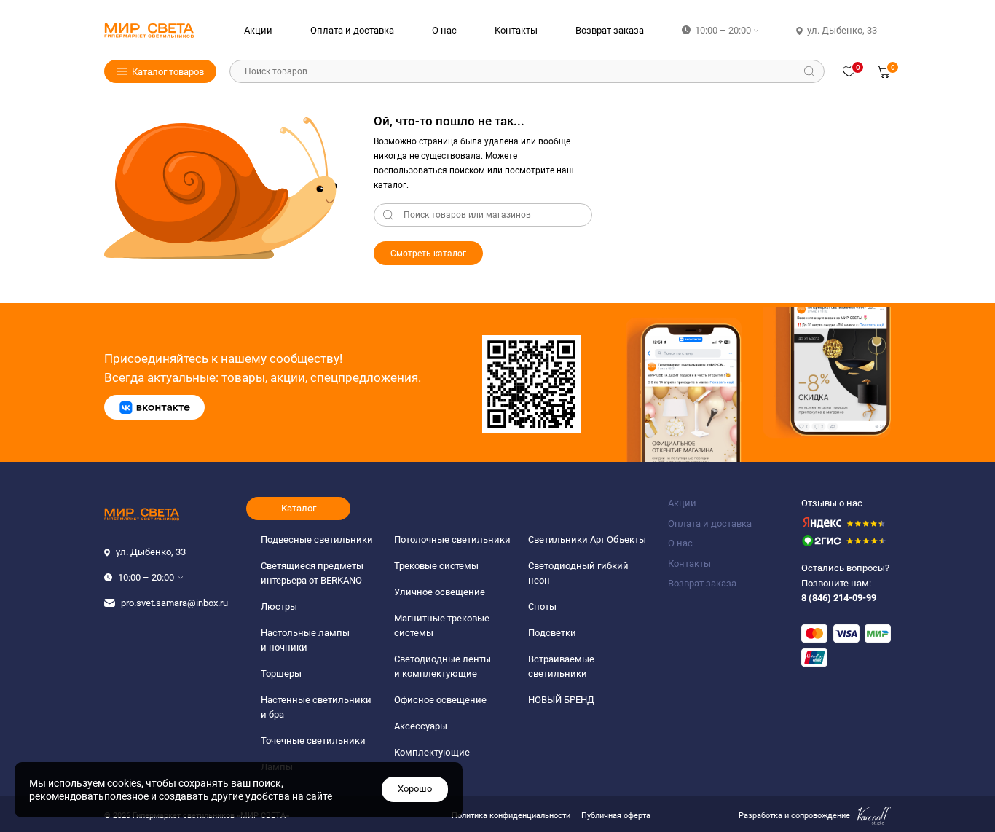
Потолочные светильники (452, 539)
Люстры (279, 606)
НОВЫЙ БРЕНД (561, 699)
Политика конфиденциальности (511, 815)
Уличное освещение (439, 591)
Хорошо (415, 788)
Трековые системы (436, 565)
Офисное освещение (440, 699)
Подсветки (552, 632)
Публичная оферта (615, 815)
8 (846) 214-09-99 (838, 597)
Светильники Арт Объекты (587, 539)
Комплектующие (432, 752)
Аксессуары (420, 726)
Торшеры (281, 673)
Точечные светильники (313, 740)
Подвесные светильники (317, 539)
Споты (542, 606)
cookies (124, 783)
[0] (848, 71)
